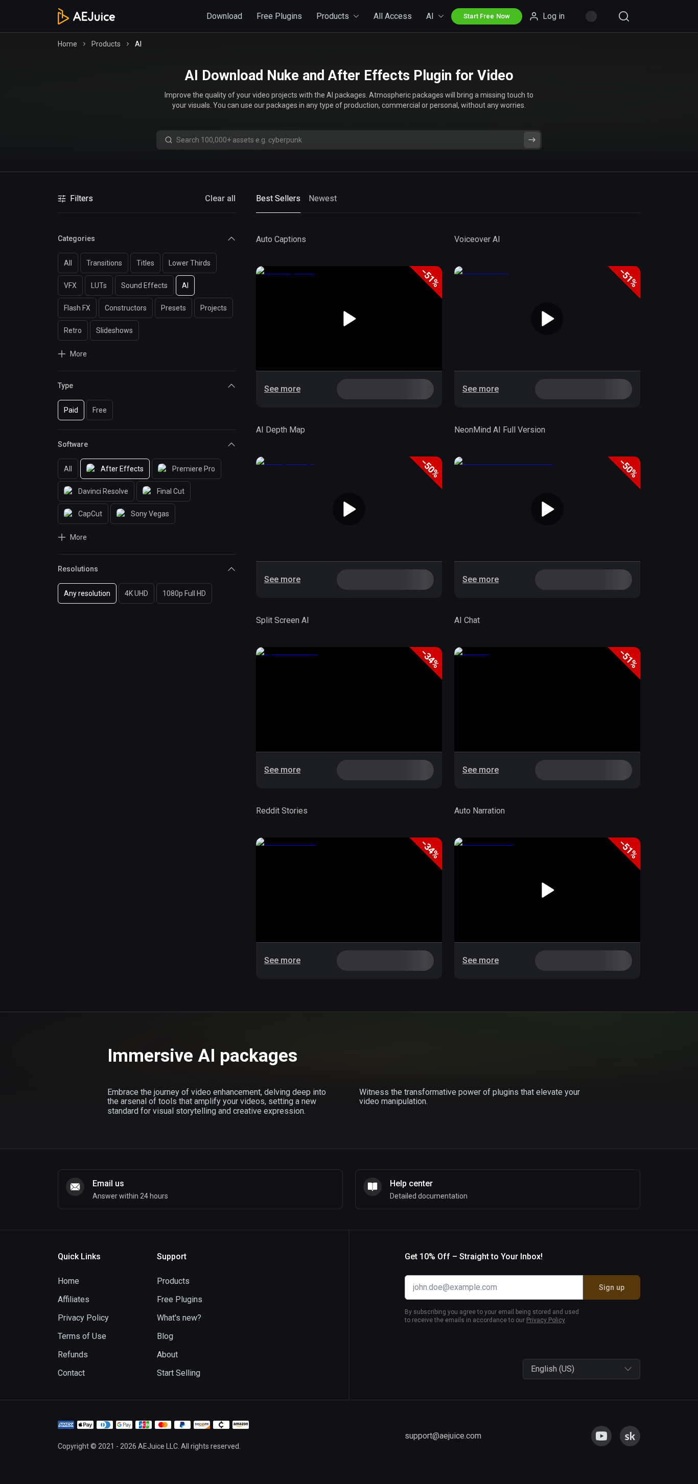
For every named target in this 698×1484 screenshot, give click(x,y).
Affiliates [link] (73, 1299)
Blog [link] (165, 1336)
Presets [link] (173, 308)
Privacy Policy (545, 1320)
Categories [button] (76, 238)
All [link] (68, 263)
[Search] (624, 16)
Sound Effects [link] (144, 285)
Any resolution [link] (87, 593)
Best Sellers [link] (278, 198)
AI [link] (430, 16)
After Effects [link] (122, 469)
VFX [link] (70, 285)
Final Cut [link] (170, 491)
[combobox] (532, 1369)
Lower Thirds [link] (190, 263)
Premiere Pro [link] (193, 469)
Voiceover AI (477, 239)
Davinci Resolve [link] (103, 491)
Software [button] (73, 444)
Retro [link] (73, 330)
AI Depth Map (280, 430)
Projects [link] (213, 308)
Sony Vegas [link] (150, 514)
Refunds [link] (73, 1354)
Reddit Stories (282, 811)
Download (224, 16)
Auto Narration (479, 811)
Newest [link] (323, 198)
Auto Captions (281, 239)
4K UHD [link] (136, 593)
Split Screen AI (282, 620)
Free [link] (99, 410)
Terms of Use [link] (82, 1336)
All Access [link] (393, 16)
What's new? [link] (179, 1318)
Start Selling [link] (178, 1373)
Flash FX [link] (77, 308)
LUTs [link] (99, 285)
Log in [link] (554, 16)
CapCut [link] (90, 514)
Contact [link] (71, 1373)
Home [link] (67, 44)
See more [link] (282, 389)
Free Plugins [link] (279, 16)
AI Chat (467, 620)
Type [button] (65, 385)
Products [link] (332, 16)
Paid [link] (71, 410)
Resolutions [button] (78, 569)
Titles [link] (145, 263)
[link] (220, 199)
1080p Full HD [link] (184, 593)
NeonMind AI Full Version (499, 430)
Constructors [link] (126, 308)
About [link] (167, 1354)
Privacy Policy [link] (83, 1318)
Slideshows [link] (114, 330)
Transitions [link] (104, 263)
